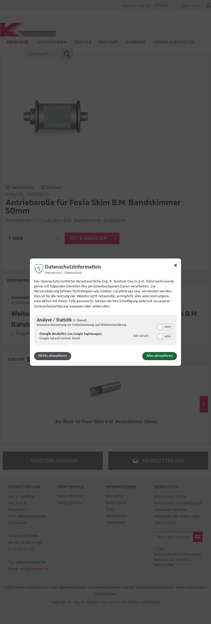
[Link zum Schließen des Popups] (175, 266)
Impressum (53, 273)
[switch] (165, 326)
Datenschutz (73, 273)
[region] (105, 330)
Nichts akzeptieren (52, 356)
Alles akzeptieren (159, 356)
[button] (160, 326)
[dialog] (105, 312)
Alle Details (141, 336)
